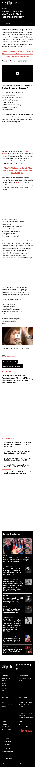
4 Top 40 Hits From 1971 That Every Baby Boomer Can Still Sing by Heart (18, 473)
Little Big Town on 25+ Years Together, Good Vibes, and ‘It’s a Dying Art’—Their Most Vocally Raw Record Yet (16, 379)
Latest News (23, 676)
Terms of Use (8, 755)
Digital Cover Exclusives (8, 681)
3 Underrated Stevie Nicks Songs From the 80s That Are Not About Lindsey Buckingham (17, 444)
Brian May (4, 356)
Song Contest (5, 700)
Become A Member (7, 751)
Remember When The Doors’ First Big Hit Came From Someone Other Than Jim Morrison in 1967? (13, 571)
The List (5, 555)
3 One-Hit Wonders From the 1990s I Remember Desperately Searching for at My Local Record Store (17, 560)
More (21, 722)
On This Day (6, 579)
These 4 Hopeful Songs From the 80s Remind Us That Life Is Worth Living (12, 640)
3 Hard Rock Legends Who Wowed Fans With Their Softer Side (12, 651)
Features (4, 8)
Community (23, 697)
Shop (20, 724)
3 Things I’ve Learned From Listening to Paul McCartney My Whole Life (18, 452)
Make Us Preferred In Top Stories (12, 366)
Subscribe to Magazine (25, 700)
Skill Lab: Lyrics (6, 727)
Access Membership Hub (25, 713)
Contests (5, 697)
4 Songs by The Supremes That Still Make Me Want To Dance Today (16, 466)
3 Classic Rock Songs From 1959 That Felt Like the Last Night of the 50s (17, 459)
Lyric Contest (5, 702)
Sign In (8, 748)
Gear (3, 690)
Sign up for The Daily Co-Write (25, 679)
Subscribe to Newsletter (25, 702)
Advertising (8, 741)
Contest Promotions (7, 709)
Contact (7, 744)
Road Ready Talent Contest (7, 705)
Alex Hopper (5, 21)
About (8, 738)
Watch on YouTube (24, 727)
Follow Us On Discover (9, 361)
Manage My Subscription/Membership (26, 716)
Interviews (4, 683)
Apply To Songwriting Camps (24, 705)
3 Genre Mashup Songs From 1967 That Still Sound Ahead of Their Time (13, 611)
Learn (4, 722)
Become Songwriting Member (24, 709)
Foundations (5, 724)
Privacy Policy (7, 758)
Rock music (13, 356)
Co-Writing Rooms (6, 729)
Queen (8, 356)
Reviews (4, 693)
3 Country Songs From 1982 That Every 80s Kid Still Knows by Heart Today (13, 600)
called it (18, 182)
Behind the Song (6, 678)
